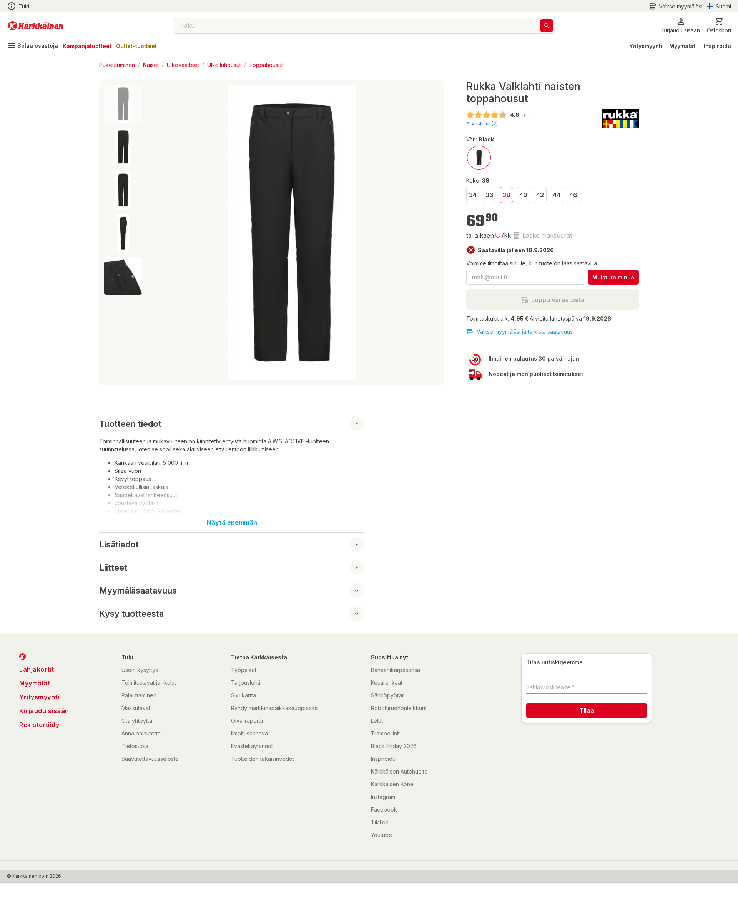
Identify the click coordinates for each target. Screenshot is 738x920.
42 (540, 195)
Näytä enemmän (232, 522)
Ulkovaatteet (183, 64)
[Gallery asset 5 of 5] (123, 276)
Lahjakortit (36, 669)
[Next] (429, 232)
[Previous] (154, 232)
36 (489, 195)
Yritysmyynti (645, 46)
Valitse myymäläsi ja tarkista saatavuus (525, 331)
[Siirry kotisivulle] (35, 25)
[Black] (479, 158)
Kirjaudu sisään (44, 711)
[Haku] (546, 25)
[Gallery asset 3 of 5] (123, 190)
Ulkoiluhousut (224, 64)
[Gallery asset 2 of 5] (123, 147)
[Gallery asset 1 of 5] (292, 232)
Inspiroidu (717, 46)
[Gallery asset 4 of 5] (123, 233)
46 (573, 195)
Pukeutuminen (117, 64)
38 (506, 195)
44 (556, 195)
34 (473, 195)
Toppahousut (266, 64)
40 (523, 195)
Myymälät (682, 46)
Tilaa (586, 710)
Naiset (151, 64)
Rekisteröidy (39, 725)
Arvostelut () (482, 123)
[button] (676, 6)
